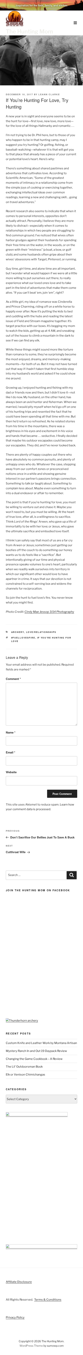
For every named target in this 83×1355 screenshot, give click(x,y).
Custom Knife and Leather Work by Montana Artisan (41, 1043)
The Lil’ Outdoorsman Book (24, 1066)
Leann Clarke (49, 94)
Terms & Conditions (47, 1299)
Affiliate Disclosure (19, 1282)
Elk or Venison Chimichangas (25, 1074)
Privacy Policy (15, 1317)
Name (10, 732)
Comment (13, 679)
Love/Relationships (41, 632)
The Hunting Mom (29, 31)
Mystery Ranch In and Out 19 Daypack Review (36, 1051)
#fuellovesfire (23, 637)
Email (10, 752)
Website (11, 772)
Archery (17, 632)
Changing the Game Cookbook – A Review (34, 1059)
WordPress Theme (31, 1345)
